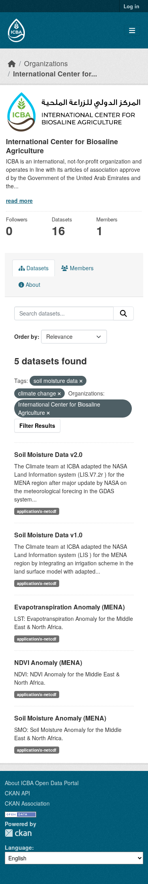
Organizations (46, 63)
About (32, 284)
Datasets (37, 268)
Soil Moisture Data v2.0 (48, 454)
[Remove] (80, 381)
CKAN (18, 833)
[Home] (12, 63)
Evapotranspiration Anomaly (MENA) (69, 606)
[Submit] (123, 313)
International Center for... (55, 73)
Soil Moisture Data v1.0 (48, 534)
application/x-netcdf (36, 511)
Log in (131, 6)
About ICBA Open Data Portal (42, 783)
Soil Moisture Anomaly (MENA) (60, 717)
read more (19, 200)
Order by (25, 336)
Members (81, 268)
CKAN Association (27, 803)
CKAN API (17, 793)
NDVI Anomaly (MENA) (48, 662)
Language (18, 847)
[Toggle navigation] (132, 30)
